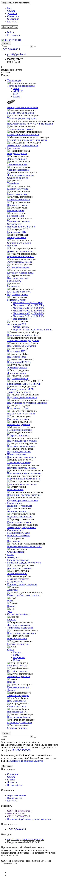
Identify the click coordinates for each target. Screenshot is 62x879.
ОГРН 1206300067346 (18, 816)
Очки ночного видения (19, 243)
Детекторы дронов (16, 373)
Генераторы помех (16, 300)
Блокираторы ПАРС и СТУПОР (23, 384)
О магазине (13, 19)
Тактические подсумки (19, 392)
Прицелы (12, 245)
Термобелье (13, 183)
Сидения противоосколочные (22, 500)
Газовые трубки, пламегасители (23, 595)
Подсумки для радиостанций (22, 440)
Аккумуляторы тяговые (19, 568)
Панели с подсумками (18, 424)
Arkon (16, 88)
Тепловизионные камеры (20, 129)
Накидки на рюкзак (17, 153)
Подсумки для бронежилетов (22, 397)
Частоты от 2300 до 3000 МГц (28, 308)
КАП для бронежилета (19, 291)
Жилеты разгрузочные (18, 676)
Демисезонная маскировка (20, 175)
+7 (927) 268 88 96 (10, 49)
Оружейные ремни (17, 671)
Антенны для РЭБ (16, 324)
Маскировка (13, 148)
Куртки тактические (17, 188)
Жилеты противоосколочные (22, 484)
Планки (11, 606)
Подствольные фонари (19, 717)
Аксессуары (13, 557)
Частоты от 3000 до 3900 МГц (28, 310)
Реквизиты (6, 805)
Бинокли (11, 619)
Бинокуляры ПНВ (16, 232)
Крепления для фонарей (19, 722)
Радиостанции (14, 503)
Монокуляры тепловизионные (22, 107)
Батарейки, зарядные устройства (24, 562)
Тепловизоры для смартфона (22, 118)
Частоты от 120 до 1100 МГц (28, 302)
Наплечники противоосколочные (24, 495)
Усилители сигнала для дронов (23, 340)
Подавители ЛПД (16, 351)
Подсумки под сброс (17, 408)
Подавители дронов (17, 294)
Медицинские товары (18, 533)
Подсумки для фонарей (19, 451)
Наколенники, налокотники (21, 633)
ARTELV (18, 91)
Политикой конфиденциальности (25, 760)
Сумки (10, 649)
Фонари (11, 690)
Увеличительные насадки (20, 262)
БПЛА (10, 554)
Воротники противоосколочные (23, 478)
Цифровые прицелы (17, 278)
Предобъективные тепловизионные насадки (30, 123)
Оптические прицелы (18, 267)
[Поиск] (35, 737)
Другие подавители (17, 367)
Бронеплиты (13, 286)
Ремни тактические (17, 665)
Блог (9, 8)
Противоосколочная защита (21, 457)
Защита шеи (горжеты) (19, 462)
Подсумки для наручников (21, 446)
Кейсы (16, 660)
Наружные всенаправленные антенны (33, 329)
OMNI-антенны (21, 327)
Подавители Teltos (16, 356)
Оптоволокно (14, 224)
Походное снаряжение (18, 535)
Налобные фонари (16, 701)
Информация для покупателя (15, 3)
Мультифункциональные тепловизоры (27, 140)
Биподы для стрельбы (18, 560)
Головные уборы (15, 210)
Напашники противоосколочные (24, 473)
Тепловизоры (14, 80)
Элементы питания (17, 573)
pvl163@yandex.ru (16, 54)
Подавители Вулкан (17, 378)
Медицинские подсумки (19, 430)
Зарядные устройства (18, 579)
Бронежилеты (14, 281)
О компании (7, 790)
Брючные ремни (15, 216)
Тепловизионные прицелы (21, 85)
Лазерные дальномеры (18, 625)
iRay (15, 94)
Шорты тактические (17, 205)
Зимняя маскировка (17, 164)
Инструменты (14, 541)
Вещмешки (19, 657)
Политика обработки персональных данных (30, 819)
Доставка (12, 13)
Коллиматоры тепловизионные (23, 134)
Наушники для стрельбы (19, 516)
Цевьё (10, 600)
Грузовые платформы (18, 687)
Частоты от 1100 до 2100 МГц (28, 305)
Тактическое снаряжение (20, 627)
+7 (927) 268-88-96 (20, 750)
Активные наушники (18, 511)
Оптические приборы (18, 614)
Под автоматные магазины (21, 413)
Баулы (16, 654)
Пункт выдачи (14, 798)
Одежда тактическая (17, 178)
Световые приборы (17, 728)
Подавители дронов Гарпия (21, 346)
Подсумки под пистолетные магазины (27, 402)
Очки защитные (15, 530)
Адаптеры (12, 589)
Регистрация (13, 35)
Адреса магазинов (16, 795)
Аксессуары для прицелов (20, 251)
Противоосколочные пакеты (21, 468)
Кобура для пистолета (18, 435)
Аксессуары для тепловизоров (22, 145)
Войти (10, 32)
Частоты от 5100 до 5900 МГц (28, 316)
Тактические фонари (18, 695)
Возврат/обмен (14, 785)
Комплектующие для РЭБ (20, 389)
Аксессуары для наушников (21, 527)
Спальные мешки (16, 552)
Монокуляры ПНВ (16, 237)
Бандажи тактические (18, 644)
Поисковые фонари (17, 711)
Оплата (11, 10)
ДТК (9, 611)
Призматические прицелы (20, 256)
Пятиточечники (15, 489)
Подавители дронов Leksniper (22, 335)
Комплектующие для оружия (22, 584)
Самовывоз (13, 16)
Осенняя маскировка (18, 169)
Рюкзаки (17, 652)
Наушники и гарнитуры (19, 505)
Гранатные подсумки (18, 419)
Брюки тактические (17, 194)
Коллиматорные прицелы (20, 272)
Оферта (11, 779)
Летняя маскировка (17, 159)
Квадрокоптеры (15, 581)
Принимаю (7, 766)
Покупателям (8, 769)
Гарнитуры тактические (19, 522)
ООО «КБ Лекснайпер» (19, 811)
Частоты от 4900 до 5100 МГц (28, 313)
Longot (16, 96)
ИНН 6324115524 (16, 813)
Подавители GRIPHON (19, 362)
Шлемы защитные (16, 454)
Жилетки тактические (18, 221)
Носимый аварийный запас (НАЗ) (24, 546)
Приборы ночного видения (21, 226)
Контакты (12, 21)
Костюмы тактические (18, 199)
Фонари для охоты (16, 706)
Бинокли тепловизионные (20, 113)
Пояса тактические (17, 638)
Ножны (11, 682)
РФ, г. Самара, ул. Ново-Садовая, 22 (25, 839)
